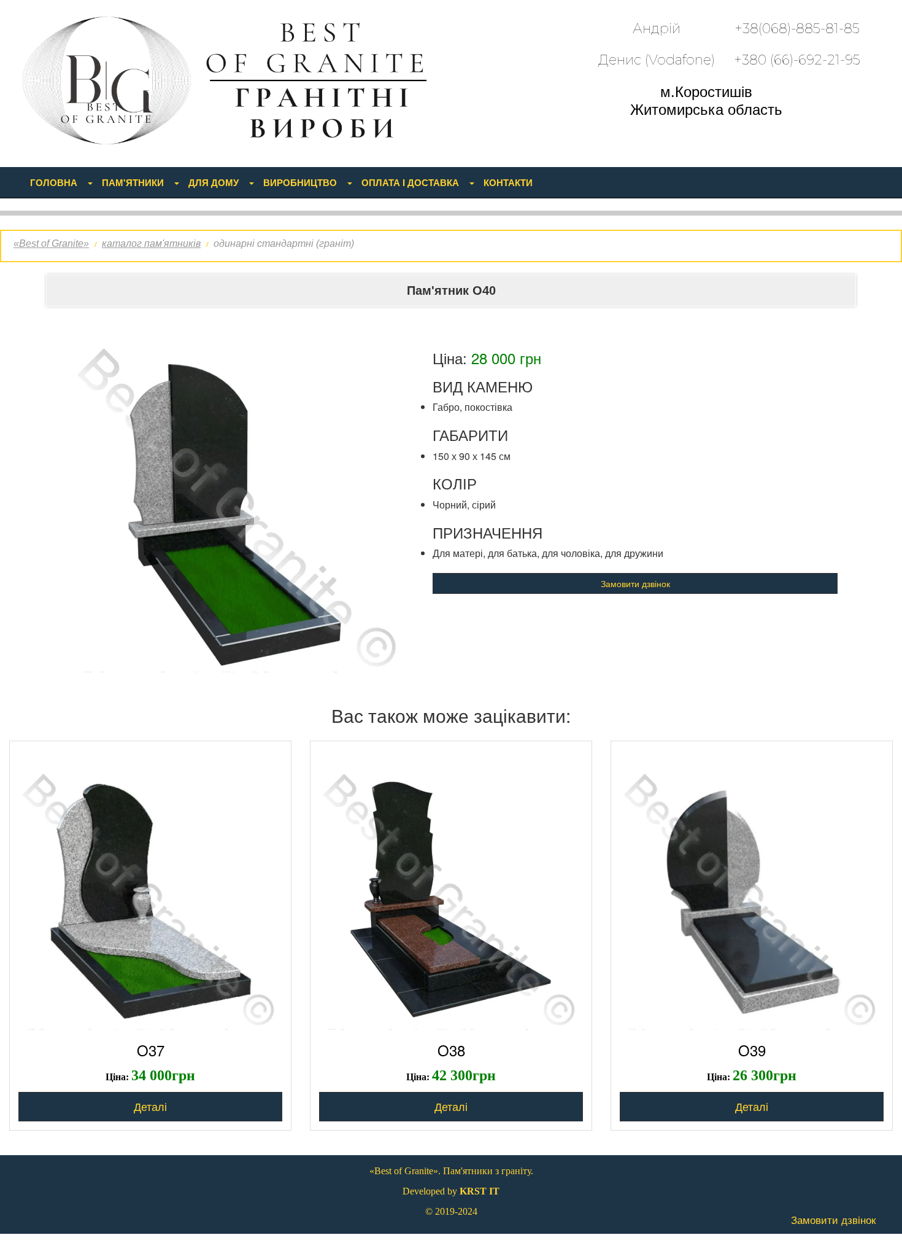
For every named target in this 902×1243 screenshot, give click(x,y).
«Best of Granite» (51, 243)
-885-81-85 (797, 28)
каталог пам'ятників (151, 243)
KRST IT (479, 1191)
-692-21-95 (797, 60)
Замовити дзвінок (635, 583)
